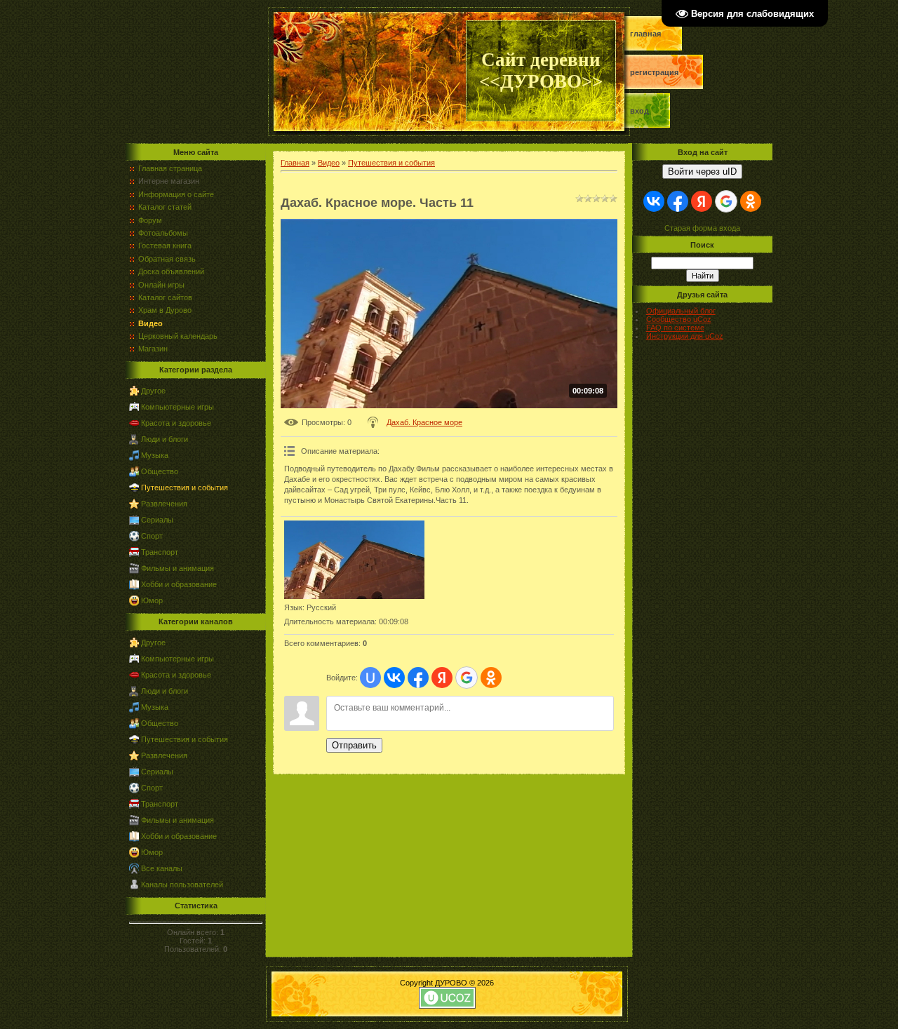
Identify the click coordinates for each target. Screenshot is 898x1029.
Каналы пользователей (182, 884)
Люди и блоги (164, 439)
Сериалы (157, 520)
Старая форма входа (702, 228)
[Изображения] (354, 560)
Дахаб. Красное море (424, 422)
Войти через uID (702, 171)
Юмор (152, 600)
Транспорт (159, 552)
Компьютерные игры (177, 407)
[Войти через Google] (466, 677)
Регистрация (654, 72)
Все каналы (161, 868)
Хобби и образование (179, 584)
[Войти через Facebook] (418, 677)
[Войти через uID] (370, 677)
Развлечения (164, 503)
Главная (645, 33)
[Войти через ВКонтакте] (394, 677)
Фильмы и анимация (177, 568)
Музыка (154, 455)
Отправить (354, 745)
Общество (159, 471)
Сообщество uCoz (678, 319)
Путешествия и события (184, 487)
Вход (639, 111)
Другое (153, 390)
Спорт (152, 536)
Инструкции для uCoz (684, 336)
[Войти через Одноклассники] (491, 677)
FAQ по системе (675, 327)
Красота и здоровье (176, 423)
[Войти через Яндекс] (442, 677)
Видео (329, 163)
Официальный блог (681, 311)
